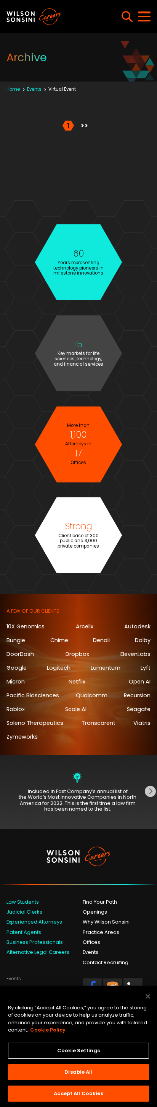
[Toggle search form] (127, 16)
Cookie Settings (78, 1050)
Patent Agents (23, 932)
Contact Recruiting (105, 962)
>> (84, 125)
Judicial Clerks (24, 912)
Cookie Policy (48, 1029)
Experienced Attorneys (34, 921)
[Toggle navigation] (144, 16)
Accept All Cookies (78, 1093)
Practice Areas (101, 932)
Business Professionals (34, 942)
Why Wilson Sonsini (106, 921)
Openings (95, 912)
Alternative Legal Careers (37, 952)
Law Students (22, 902)
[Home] (52, 16)
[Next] (150, 791)
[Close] (147, 996)
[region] (78, 1046)
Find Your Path (100, 902)
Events (90, 952)
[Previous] (6, 791)
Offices (91, 942)
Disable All (78, 1072)
